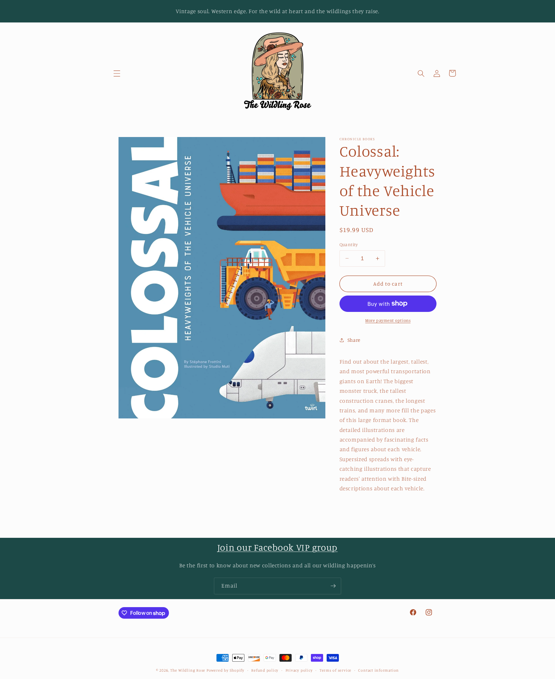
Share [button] (354, 340)
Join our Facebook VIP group (277, 547)
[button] (117, 73)
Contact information (378, 670)
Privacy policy (299, 670)
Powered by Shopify (225, 670)
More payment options (387, 320)
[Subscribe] (333, 586)
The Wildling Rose (187, 670)
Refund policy (264, 670)
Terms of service (335, 670)
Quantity (348, 244)
